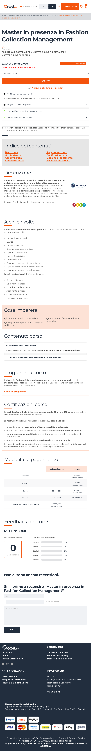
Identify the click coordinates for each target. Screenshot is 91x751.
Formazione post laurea (19, 15)
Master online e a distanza (44, 15)
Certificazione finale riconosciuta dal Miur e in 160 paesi (35, 357)
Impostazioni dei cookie (59, 659)
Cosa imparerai (13, 158)
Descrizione (11, 152)
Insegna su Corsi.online (14, 680)
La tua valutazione (52, 601)
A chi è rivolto (13, 155)
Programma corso (56, 152)
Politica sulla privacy (57, 655)
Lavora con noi (9, 676)
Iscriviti (45, 81)
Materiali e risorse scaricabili (22, 345)
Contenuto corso (14, 160)
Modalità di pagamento (59, 158)
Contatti (6, 655)
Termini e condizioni (57, 652)
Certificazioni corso (57, 155)
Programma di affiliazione (15, 683)
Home (4, 15)
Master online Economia (16, 55)
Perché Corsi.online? (12, 659)
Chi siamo (7, 652)
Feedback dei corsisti (58, 160)
